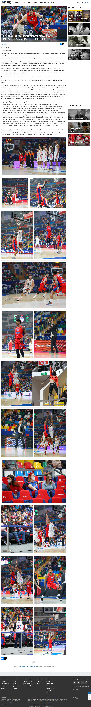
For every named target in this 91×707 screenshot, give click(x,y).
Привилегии (49, 685)
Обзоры (39, 683)
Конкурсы (15, 683)
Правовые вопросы (27, 686)
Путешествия (42, 2)
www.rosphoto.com (81, 688)
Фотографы (49, 686)
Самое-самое (4, 681)
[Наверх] (89, 702)
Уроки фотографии (27, 681)
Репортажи (15, 685)
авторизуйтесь (24, 666)
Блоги (47, 692)
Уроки (28, 2)
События (17, 2)
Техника (34, 2)
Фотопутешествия (5, 683)
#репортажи (4, 44)
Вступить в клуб (50, 688)
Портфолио (3, 685)
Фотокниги (48, 690)
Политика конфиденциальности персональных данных (39, 702)
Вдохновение (4, 686)
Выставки (15, 681)
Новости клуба (49, 683)
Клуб (54, 2)
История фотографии (28, 685)
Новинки (39, 681)
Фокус (23, 2)
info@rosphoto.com (12, 702)
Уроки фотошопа (27, 683)
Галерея (50, 2)
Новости (15, 688)
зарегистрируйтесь (34, 666)
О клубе (48, 681)
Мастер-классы (16, 686)
